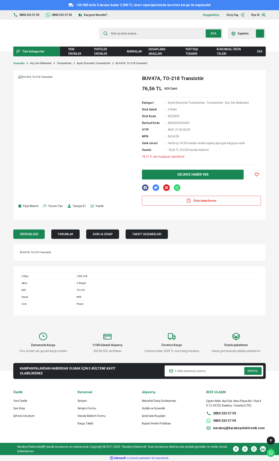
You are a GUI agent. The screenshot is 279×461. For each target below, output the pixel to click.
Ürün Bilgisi (29, 234)
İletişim (82, 400)
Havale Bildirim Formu (92, 416)
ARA (214, 33)
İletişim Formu (87, 408)
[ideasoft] (118, 458)
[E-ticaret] (139, 458)
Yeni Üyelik (20, 400)
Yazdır (99, 206)
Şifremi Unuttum (24, 416)
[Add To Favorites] (257, 174)
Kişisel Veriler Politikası (156, 423)
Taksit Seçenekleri (146, 234)
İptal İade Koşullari (153, 416)
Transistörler (215, 102)
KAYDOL (253, 371)
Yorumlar (65, 234)
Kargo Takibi (85, 423)
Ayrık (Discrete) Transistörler (186, 102)
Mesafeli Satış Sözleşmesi (159, 400)
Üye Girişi (19, 408)
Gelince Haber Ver (193, 174)
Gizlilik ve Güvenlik (153, 408)
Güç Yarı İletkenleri (237, 102)
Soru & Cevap (103, 234)
